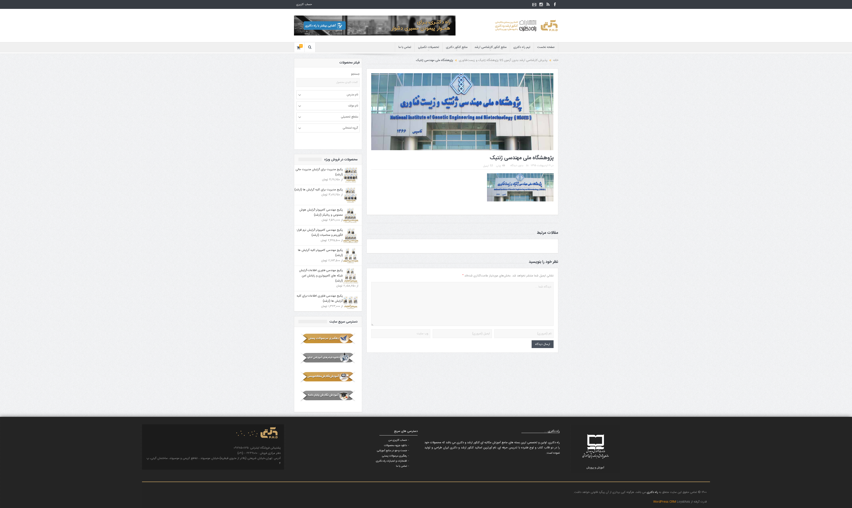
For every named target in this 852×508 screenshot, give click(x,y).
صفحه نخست (546, 47)
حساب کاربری (304, 4)
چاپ (498, 166)
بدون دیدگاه (516, 165)
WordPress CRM (665, 501)
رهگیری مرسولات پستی (394, 456)
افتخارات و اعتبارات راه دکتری (391, 461)
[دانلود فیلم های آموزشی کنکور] (328, 357)
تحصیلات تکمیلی (428, 47)
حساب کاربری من (397, 440)
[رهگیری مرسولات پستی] (328, 338)
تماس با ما (404, 47)
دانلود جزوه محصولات (395, 445)
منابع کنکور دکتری (456, 47)
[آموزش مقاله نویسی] (328, 376)
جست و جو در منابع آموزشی (392, 450)
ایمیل (486, 166)
